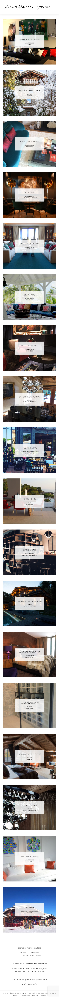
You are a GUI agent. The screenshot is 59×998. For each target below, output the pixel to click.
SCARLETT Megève (29, 952)
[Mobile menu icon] (54, 7)
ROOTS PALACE (29, 984)
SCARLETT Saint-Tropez (29, 955)
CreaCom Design (38, 995)
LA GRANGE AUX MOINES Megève (29, 968)
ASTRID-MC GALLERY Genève (29, 971)
